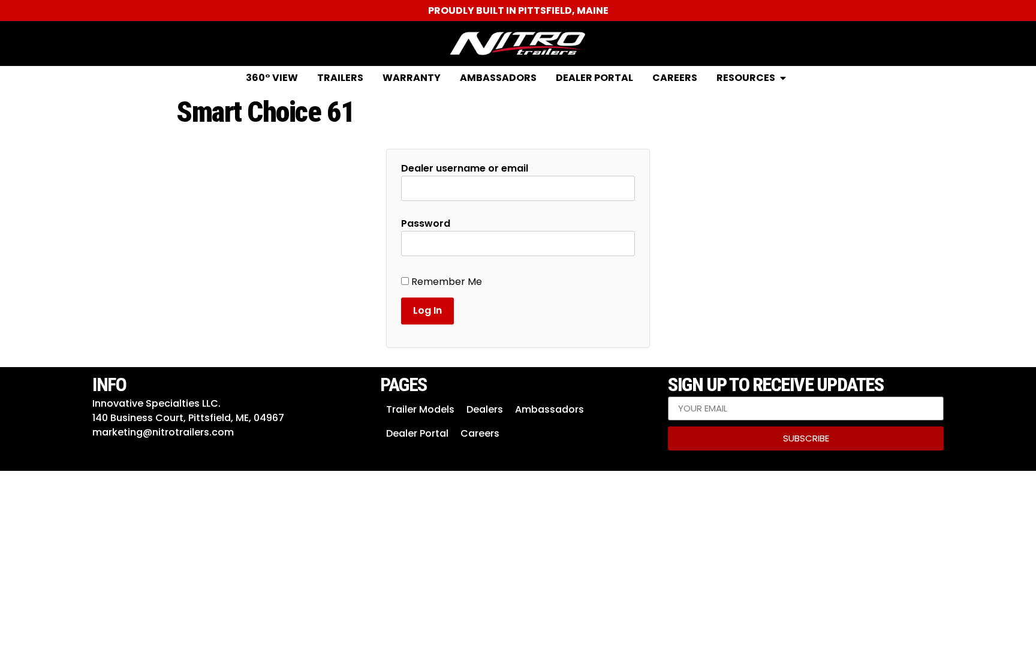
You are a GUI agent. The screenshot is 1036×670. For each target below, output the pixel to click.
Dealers (484, 409)
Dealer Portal (417, 433)
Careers (479, 433)
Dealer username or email (464, 168)
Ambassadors (549, 409)
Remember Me (445, 282)
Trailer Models (420, 409)
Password (425, 224)
